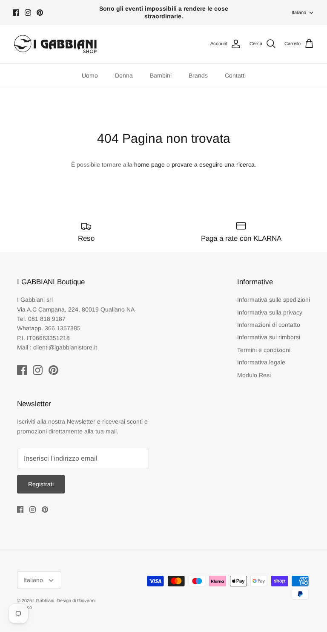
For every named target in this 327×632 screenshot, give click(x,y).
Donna (124, 75)
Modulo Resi (254, 375)
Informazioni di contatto (268, 324)
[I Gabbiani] (55, 44)
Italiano (299, 12)
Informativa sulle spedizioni (273, 299)
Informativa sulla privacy (269, 312)
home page (149, 164)
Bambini (161, 75)
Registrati (41, 484)
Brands (198, 75)
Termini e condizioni (263, 349)
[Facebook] (16, 12)
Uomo (90, 75)
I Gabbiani (43, 600)
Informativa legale (261, 362)
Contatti (235, 75)
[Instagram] (28, 12)
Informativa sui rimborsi (268, 337)
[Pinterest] (40, 12)
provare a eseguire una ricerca (213, 164)
